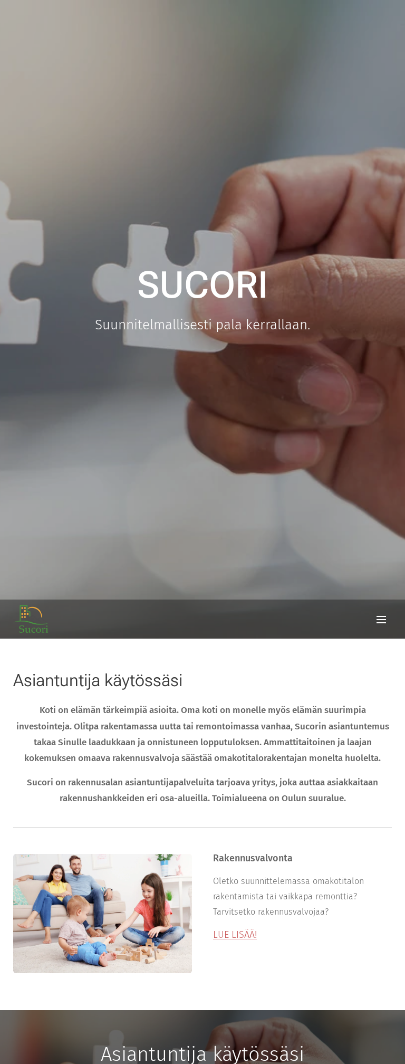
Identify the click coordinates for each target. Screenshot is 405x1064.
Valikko (381, 619)
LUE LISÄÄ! (235, 934)
